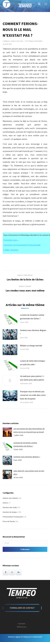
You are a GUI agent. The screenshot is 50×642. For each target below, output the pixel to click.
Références (21, 627)
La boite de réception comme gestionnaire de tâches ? (32, 317)
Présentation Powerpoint (13, 517)
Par (33, 41)
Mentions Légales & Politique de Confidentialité (25, 637)
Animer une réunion (10, 498)
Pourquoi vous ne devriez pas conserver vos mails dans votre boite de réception (33, 395)
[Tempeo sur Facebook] (6, 572)
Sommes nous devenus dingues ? (33, 332)
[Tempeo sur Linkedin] (18, 572)
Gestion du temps (10, 512)
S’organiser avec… (11, 240)
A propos (21, 623)
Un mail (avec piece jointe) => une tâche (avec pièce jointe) (32, 378)
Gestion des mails (17, 41)
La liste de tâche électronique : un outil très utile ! (33, 363)
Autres (5, 503)
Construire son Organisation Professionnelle (22, 245)
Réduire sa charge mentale (31, 345)
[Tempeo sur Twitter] (12, 572)
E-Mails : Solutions (10, 250)
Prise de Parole (9, 521)
